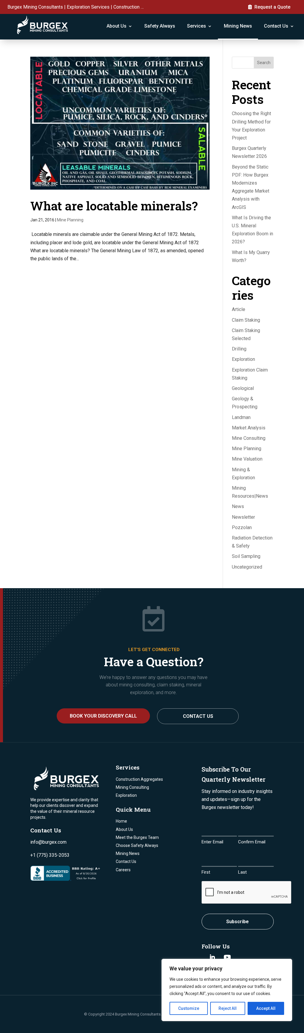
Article (238, 309)
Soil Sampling (246, 556)
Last (242, 872)
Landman (241, 417)
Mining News (238, 26)
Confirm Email (251, 842)
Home (121, 821)
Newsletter (243, 517)
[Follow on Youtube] (227, 957)
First (206, 872)
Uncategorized (247, 567)
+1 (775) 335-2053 (49, 855)
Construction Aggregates (139, 779)
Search (263, 62)
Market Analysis (248, 428)
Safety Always (159, 26)
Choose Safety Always (137, 845)
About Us (116, 26)
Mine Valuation (247, 459)
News (238, 506)
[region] (227, 990)
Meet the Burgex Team (137, 837)
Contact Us (276, 26)
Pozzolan (242, 527)
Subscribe (237, 921)
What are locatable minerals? (114, 206)
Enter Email (212, 842)
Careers (123, 869)
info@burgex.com (48, 842)
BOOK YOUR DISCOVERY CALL (103, 716)
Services (196, 26)
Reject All (227, 1008)
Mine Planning (70, 220)
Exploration (243, 359)
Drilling (239, 349)
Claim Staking (246, 320)
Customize (188, 1008)
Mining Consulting (132, 787)
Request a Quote (272, 7)
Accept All (266, 1008)
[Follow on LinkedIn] (212, 957)
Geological (243, 388)
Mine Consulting (248, 438)
